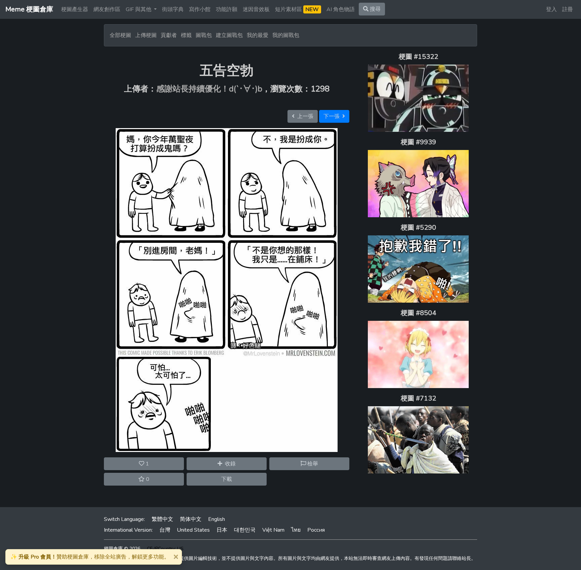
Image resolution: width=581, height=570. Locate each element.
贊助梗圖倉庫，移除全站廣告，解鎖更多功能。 (89, 557)
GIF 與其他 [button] (139, 9)
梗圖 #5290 (418, 227)
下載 (226, 479)
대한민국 (245, 530)
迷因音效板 (256, 9)
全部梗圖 (120, 35)
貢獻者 (169, 35)
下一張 (332, 116)
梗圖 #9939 (418, 142)
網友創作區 (106, 9)
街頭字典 (173, 9)
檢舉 (312, 463)
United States (193, 530)
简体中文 (190, 519)
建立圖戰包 (229, 35)
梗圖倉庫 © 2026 (122, 548)
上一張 (304, 116)
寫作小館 (199, 9)
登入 (551, 9)
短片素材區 (297, 9)
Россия (316, 530)
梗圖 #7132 (418, 398)
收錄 (229, 463)
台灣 (164, 530)
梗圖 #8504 (418, 312)
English (216, 519)
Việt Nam (273, 530)
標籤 (186, 35)
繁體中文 (162, 519)
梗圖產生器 (74, 9)
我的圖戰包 (285, 35)
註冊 (567, 9)
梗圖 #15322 (418, 56)
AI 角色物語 (340, 9)
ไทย (296, 530)
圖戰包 (204, 35)
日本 (222, 530)
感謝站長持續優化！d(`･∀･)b (209, 88)
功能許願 (226, 9)
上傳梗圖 (146, 35)
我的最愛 (257, 35)
